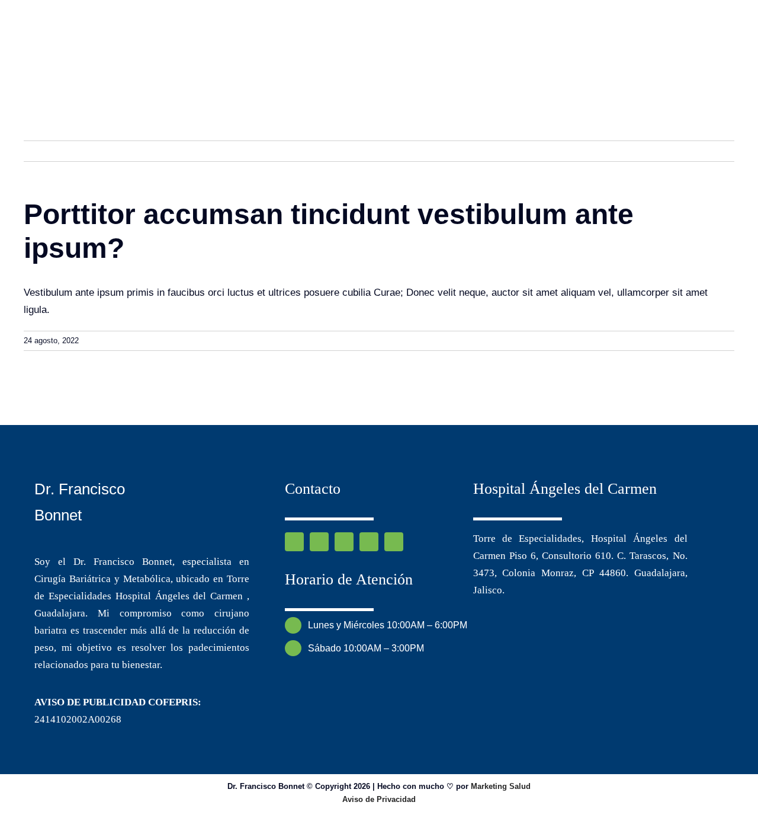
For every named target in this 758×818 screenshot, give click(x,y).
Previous (672, 150)
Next (714, 150)
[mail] (368, 541)
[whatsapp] (344, 541)
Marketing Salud (501, 786)
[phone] (393, 541)
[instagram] (319, 541)
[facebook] (294, 541)
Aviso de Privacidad (379, 799)
